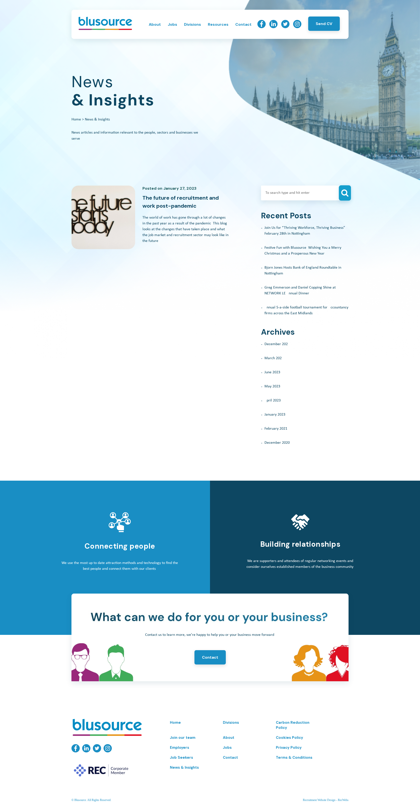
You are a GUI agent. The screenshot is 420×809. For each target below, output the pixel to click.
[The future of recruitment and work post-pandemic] (103, 217)
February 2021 (275, 429)
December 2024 (277, 344)
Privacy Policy (289, 747)
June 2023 (272, 372)
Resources (218, 24)
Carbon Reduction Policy (292, 725)
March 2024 (274, 358)
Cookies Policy (289, 737)
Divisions (192, 24)
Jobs (172, 24)
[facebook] (261, 27)
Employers (179, 747)
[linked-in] (273, 27)
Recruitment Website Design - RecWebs (326, 800)
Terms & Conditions (294, 757)
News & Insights (184, 767)
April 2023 (272, 400)
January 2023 (274, 415)
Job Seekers (181, 757)
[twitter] (285, 27)
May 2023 (272, 386)
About (155, 24)
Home (76, 119)
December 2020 (277, 443)
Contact (243, 24)
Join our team (182, 737)
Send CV (324, 23)
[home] (105, 29)
